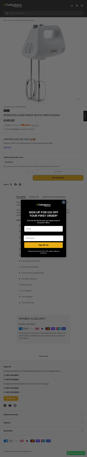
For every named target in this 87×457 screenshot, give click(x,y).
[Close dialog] (63, 202)
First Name (28, 234)
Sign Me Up (43, 245)
